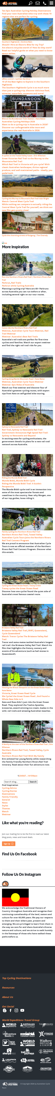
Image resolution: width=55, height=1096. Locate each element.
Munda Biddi (8, 480)
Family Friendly (10, 796)
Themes (6, 808)
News (4, 802)
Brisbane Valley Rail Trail (14, 630)
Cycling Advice (9, 788)
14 (29, 775)
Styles (5, 805)
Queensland (40, 630)
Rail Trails (16, 282)
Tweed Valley (35, 534)
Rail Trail (6, 429)
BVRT (30, 630)
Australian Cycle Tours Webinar (28, 330)
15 (31, 775)
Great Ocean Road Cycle (23, 693)
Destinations (8, 793)
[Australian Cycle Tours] (8, 3)
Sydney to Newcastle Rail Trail (27, 429)
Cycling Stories (9, 791)
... (27, 775)
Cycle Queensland (11, 633)
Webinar (6, 330)
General (6, 799)
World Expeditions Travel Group (20, 1020)
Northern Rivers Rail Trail (15, 534)
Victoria (6, 693)
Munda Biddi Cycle (25, 480)
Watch (5, 811)
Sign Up (7, 844)
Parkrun (6, 282)
